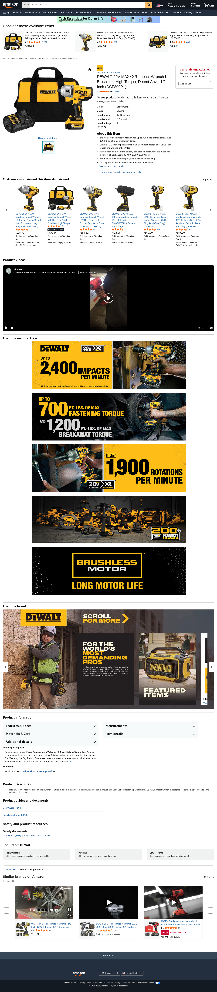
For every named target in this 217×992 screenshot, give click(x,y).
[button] (6, 13)
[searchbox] (87, 5)
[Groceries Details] (105, 12)
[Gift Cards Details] (162, 12)
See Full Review (88, 272)
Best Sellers (67, 12)
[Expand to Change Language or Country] (117, 973)
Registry (188, 12)
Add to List (185, 83)
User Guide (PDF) (12, 808)
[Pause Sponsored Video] (69, 909)
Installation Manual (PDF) (15, 815)
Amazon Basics (50, 12)
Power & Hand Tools (38, 59)
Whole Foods (115, 12)
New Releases (83, 12)
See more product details (111, 166)
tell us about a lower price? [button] (38, 771)
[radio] (48, 147)
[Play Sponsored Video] (109, 902)
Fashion (177, 12)
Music (198, 12)
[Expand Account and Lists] (186, 6)
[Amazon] (11, 5)
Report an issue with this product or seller (121, 172)
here (71, 761)
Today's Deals (132, 12)
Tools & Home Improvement (15, 59)
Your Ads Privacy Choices (143, 983)
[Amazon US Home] (79, 974)
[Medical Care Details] (39, 12)
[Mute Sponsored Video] (69, 915)
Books (145, 12)
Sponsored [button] (7, 881)
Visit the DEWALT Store (108, 72)
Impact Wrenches (69, 59)
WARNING (11, 869)
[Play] (5, 327)
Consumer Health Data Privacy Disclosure (111, 983)
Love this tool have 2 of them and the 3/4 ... (55, 272)
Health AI (17, 12)
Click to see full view (48, 138)
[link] (47, 45)
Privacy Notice (85, 983)
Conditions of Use (68, 983)
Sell (168, 12)
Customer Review (22, 272)
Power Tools (54, 59)
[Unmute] (211, 328)
